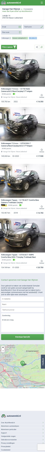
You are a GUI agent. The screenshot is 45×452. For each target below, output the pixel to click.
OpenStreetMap (33, 387)
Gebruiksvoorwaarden (9, 440)
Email (4, 27)
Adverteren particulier (8, 429)
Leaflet (20, 387)
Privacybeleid (5, 446)
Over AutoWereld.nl (8, 423)
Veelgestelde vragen (8, 436)
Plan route (5, 32)
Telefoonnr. (28, 27)
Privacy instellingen (8, 443)
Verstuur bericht (22, 337)
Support (4, 433)
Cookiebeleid (5, 450)
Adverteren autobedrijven (10, 426)
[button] (43, 361)
